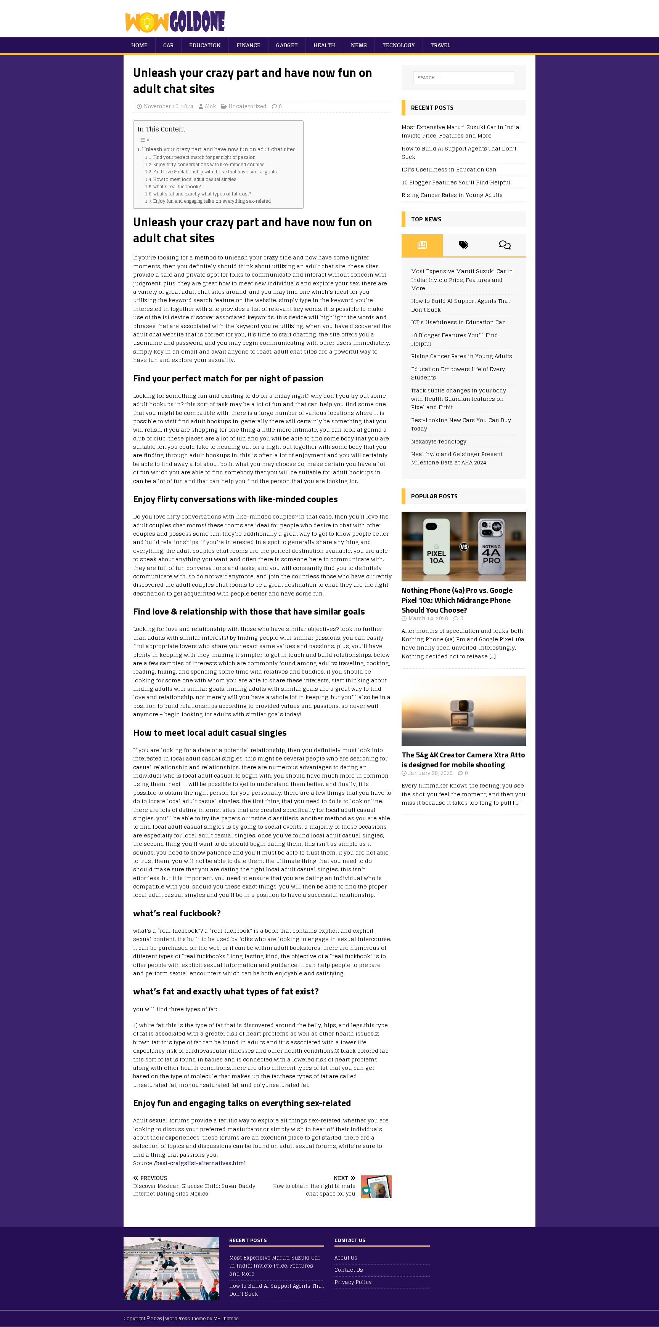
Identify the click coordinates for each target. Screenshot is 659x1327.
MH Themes (226, 1318)
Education (205, 45)
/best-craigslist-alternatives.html (200, 1163)
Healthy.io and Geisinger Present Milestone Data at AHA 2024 (457, 458)
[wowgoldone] (177, 33)
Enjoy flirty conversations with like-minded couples (209, 164)
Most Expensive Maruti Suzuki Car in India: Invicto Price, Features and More (461, 131)
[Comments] (505, 245)
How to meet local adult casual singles (194, 179)
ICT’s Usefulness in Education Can (449, 169)
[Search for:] (464, 77)
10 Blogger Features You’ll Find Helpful (456, 182)
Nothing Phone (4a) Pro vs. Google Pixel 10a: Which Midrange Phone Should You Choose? (457, 600)
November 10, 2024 (168, 106)
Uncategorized (248, 106)
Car (168, 45)
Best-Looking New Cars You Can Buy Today (461, 424)
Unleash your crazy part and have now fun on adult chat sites (219, 150)
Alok (210, 106)
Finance (248, 45)
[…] (492, 656)
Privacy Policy (352, 1282)
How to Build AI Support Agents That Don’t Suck (459, 153)
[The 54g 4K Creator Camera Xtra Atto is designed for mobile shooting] (464, 741)
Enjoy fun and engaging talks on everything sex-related (212, 201)
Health (324, 45)
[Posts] (422, 245)
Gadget (287, 45)
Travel (440, 45)
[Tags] (463, 245)
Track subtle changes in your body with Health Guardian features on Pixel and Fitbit (458, 399)
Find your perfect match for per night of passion (204, 157)
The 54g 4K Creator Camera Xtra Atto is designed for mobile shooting (463, 759)
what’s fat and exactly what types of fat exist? (202, 193)
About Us (345, 1258)
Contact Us (348, 1270)
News (359, 45)
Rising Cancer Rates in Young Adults (452, 195)
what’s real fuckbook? (177, 186)
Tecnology (399, 45)
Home (139, 45)
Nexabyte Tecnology (438, 441)
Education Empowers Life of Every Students (458, 373)
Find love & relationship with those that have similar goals (215, 171)
